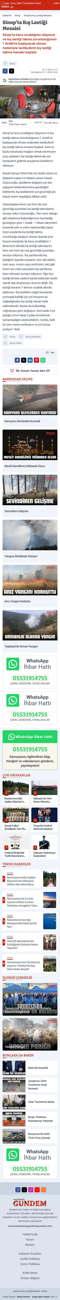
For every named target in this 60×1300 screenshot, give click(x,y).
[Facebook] (17, 1189)
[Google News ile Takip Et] (51, 122)
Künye (30, 1239)
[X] (24, 1189)
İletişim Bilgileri (30, 1278)
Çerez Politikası (30, 1264)
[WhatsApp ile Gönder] (42, 360)
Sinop (17, 15)
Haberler (7, 15)
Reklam (30, 1244)
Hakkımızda (30, 1234)
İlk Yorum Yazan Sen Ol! (33, 371)
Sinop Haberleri (32, 336)
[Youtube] (37, 1189)
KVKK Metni (30, 1273)
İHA (18, 123)
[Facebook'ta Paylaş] (5, 71)
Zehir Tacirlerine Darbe (46, 3)
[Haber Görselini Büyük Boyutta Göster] (30, 101)
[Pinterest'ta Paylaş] (36, 360)
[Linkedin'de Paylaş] (30, 360)
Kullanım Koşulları (30, 1253)
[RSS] (43, 1189)
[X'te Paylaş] (11, 71)
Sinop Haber (16, 343)
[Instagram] (30, 1189)
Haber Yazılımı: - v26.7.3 (30, 1297)
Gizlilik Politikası (30, 1258)
